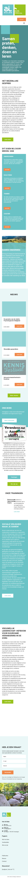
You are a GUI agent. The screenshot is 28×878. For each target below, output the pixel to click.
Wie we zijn (5, 845)
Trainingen (14, 477)
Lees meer (7, 139)
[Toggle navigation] (24, 23)
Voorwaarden (10, 779)
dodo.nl (11, 876)
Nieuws (4, 858)
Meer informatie (9, 420)
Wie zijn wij (14, 484)
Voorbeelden (5, 842)
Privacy (3, 779)
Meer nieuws (14, 395)
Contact (22, 19)
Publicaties (5, 855)
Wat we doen (5, 839)
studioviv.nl (18, 876)
